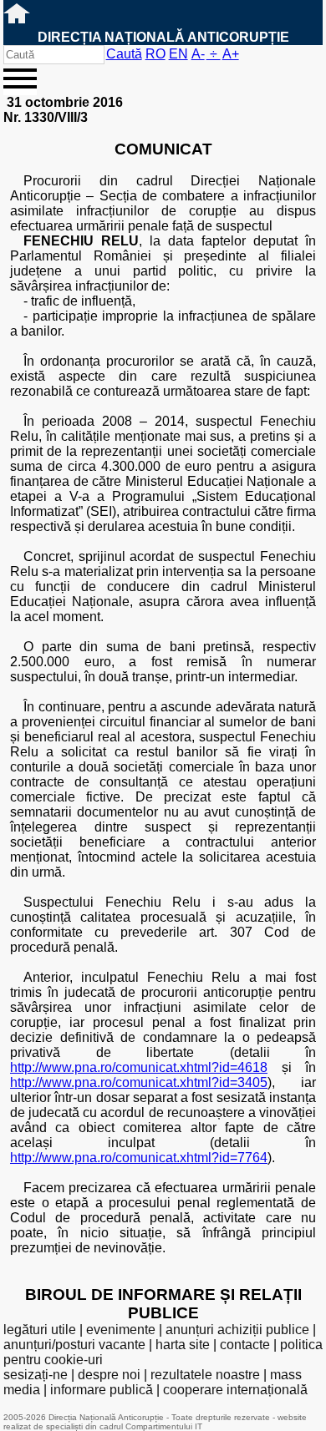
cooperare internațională (235, 1390)
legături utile (39, 1329)
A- (198, 54)
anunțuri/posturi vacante (74, 1344)
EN (178, 54)
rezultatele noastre (205, 1375)
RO (155, 54)
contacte (245, 1344)
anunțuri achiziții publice (237, 1329)
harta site (182, 1344)
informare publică (101, 1390)
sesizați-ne (35, 1375)
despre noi (109, 1375)
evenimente (120, 1329)
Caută (124, 54)
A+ (230, 54)
